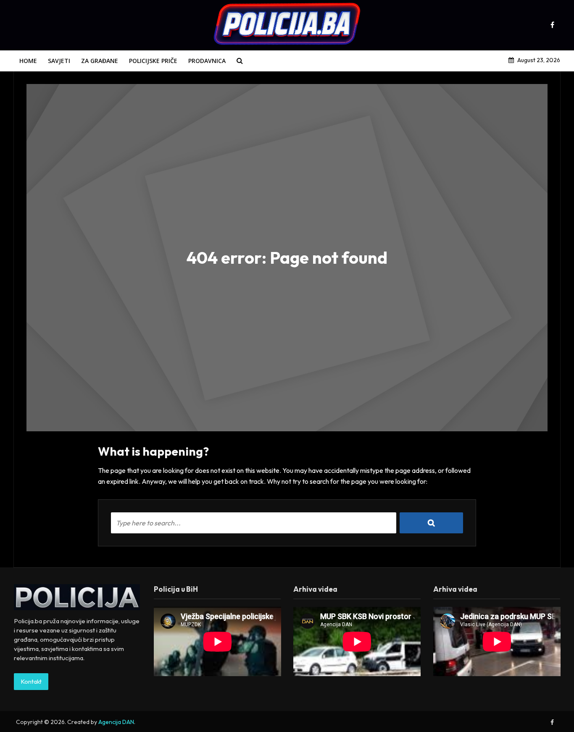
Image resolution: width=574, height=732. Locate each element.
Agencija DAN (116, 722)
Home (28, 61)
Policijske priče (153, 61)
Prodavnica (207, 61)
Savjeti (59, 61)
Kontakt (31, 681)
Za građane (99, 61)
